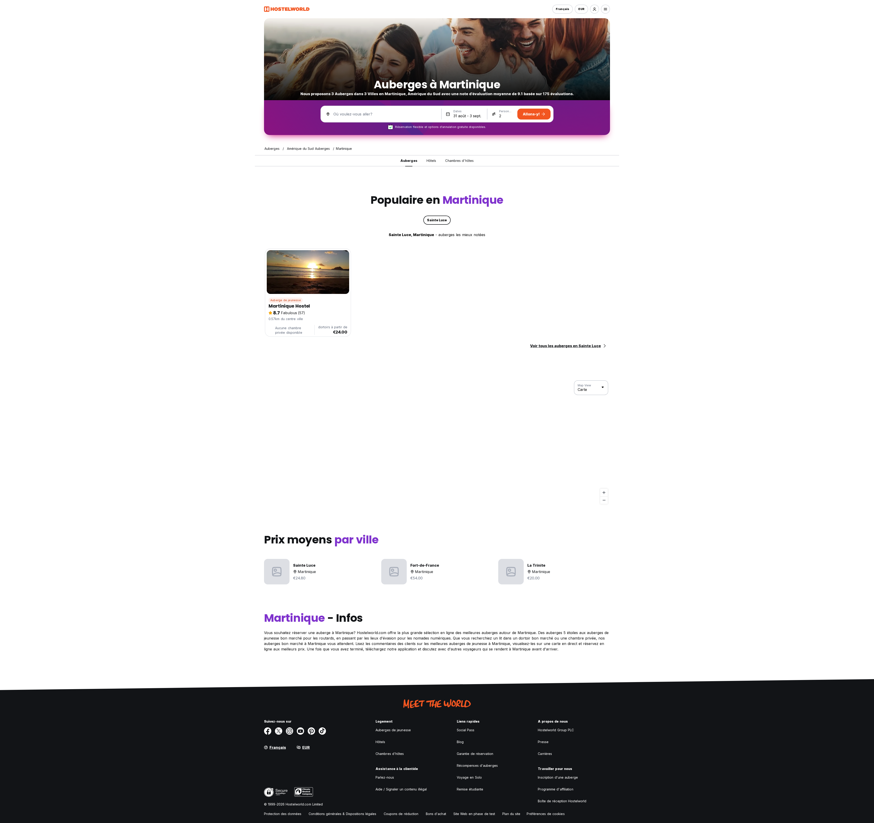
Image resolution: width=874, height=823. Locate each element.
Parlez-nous (385, 777)
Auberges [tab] (408, 161)
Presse (543, 742)
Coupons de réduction (401, 814)
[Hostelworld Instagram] (289, 731)
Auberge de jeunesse (285, 300)
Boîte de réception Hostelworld (562, 801)
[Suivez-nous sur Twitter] (278, 731)
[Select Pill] (594, 9)
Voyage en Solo (469, 777)
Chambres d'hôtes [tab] (459, 161)
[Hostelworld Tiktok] (322, 731)
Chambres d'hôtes (390, 754)
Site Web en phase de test (474, 814)
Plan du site (511, 814)
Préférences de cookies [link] (545, 814)
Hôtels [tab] (431, 161)
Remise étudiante (470, 789)
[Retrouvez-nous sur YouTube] (300, 731)
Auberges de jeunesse (393, 730)
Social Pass (465, 730)
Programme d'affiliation (555, 789)
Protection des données (282, 814)
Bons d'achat (436, 814)
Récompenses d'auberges (477, 765)
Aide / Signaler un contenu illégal (401, 789)
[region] (437, 442)
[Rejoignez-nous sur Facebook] (267, 731)
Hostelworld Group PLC (556, 730)
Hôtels (380, 742)
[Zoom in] (604, 492)
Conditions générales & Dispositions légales (342, 814)
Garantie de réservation (475, 754)
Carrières (545, 754)
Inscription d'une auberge (558, 777)
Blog (460, 742)
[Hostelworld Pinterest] (311, 731)
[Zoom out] (604, 500)
